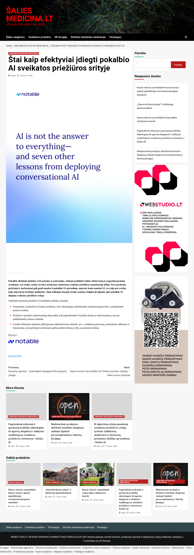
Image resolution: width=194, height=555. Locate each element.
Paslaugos (115, 37)
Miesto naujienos (121, 547)
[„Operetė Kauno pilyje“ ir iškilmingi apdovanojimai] (60, 474)
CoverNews (89, 540)
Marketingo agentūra (22, 547)
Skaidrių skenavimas (70, 547)
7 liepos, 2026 (60, 497)
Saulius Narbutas (141, 547)
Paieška (140, 53)
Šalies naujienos (15, 37)
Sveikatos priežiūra (39, 37)
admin (13, 75)
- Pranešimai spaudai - (23, 551)
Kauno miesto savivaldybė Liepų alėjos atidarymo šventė (157, 119)
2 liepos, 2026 (24, 446)
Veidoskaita (178, 547)
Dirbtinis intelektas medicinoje (88, 37)
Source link (14, 355)
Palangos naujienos (84, 551)
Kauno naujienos (43, 551)
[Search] (186, 37)
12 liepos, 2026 (24, 506)
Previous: (37, 371)
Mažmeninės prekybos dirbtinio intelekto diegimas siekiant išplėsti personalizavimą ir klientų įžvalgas (67, 431)
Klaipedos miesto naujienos (97, 547)
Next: (100, 371)
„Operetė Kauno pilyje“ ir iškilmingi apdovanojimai (155, 106)
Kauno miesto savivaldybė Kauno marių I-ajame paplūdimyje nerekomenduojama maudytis (158, 91)
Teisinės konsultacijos (46, 547)
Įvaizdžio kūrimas (161, 547)
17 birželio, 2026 (110, 446)
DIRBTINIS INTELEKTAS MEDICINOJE (23, 53)
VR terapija (61, 37)
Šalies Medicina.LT (29, 14)
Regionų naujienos (63, 551)
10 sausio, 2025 (26, 75)
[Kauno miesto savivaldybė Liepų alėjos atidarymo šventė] (97, 474)
